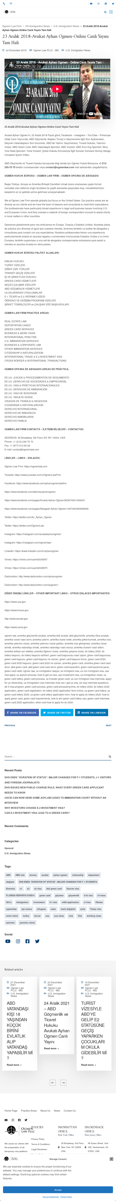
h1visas (102, 895)
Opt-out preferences (51, 1196)
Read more (13, 1065)
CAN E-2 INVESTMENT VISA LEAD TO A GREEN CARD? (37, 813)
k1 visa (53, 902)
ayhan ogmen (60, 874)
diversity (10, 888)
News (57, 1110)
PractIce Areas (29, 1110)
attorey (33, 874)
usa (47, 915)
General (9, 848)
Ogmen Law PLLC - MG (46, 50)
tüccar (37, 915)
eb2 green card (54, 888)
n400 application (70, 902)
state (53, 908)
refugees (41, 908)
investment (39, 902)
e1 (21, 888)
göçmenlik (73, 895)
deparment (93, 874)
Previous (10, 725)
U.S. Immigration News (78, 50)
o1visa (87, 902)
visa (71, 915)
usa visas (59, 915)
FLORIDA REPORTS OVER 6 (20, 895)
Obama (99, 902)
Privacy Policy (66, 1196)
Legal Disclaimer (39, 1149)
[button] (111, 1159)
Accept (58, 1189)
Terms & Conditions (40, 1144)
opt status (26, 908)
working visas (94, 915)
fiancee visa (73, 888)
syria (82, 908)
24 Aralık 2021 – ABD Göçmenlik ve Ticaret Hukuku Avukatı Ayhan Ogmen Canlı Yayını (57, 1022)
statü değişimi (68, 908)
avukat (45, 874)
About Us (45, 1110)
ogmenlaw (11, 908)
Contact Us (70, 1110)
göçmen (59, 895)
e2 (28, 888)
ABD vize (20, 874)
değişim (10, 881)
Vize (80, 915)
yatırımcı (10, 922)
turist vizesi (12, 915)
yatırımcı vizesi (27, 922)
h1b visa (88, 895)
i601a (8, 902)
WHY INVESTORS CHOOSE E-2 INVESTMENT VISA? (35, 808)
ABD (8, 874)
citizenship (78, 874)
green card (44, 895)
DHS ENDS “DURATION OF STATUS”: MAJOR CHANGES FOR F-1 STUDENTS (58, 881)
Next (108, 725)
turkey (26, 915)
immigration (22, 902)
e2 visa (38, 888)
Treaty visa (95, 908)
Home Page (11, 1110)
